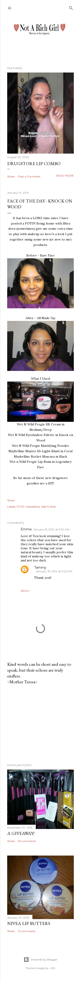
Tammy (40, 567)
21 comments (26, 931)
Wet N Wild (48, 506)
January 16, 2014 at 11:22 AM (54, 571)
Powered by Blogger (44, 959)
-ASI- (52, 968)
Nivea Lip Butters (28, 923)
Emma (26, 529)
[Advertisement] (40, 724)
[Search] (71, 7)
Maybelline (33, 506)
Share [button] (11, 176)
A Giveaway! (20, 833)
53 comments (27, 841)
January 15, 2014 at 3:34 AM (51, 529)
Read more (65, 175)
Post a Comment (29, 176)
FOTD (21, 506)
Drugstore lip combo (34, 163)
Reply (25, 591)
